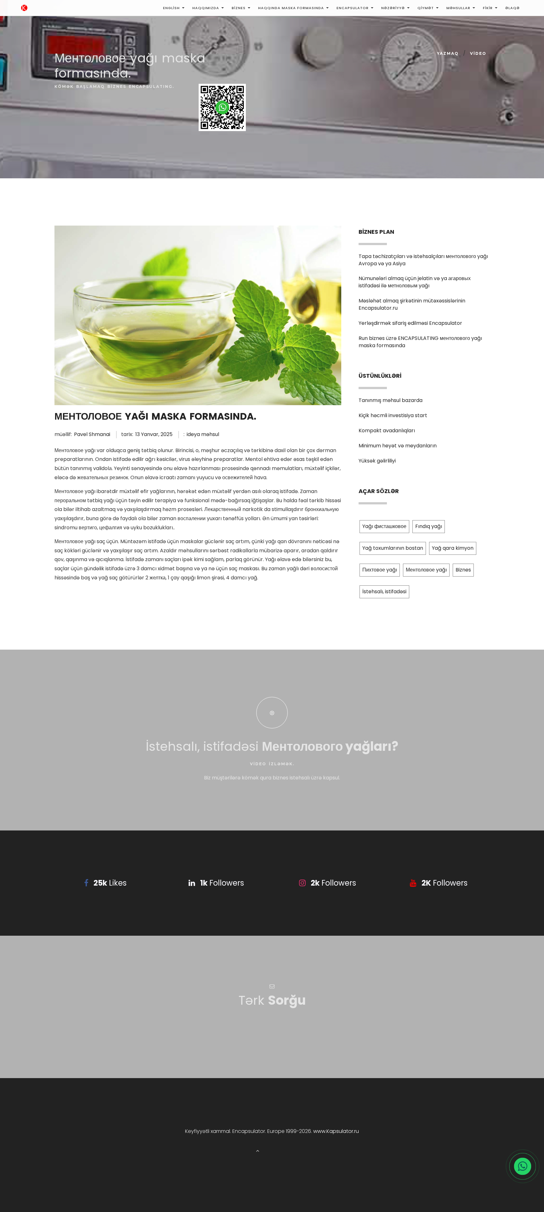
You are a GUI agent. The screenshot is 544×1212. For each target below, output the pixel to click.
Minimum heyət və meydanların (398, 445)
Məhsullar (458, 7)
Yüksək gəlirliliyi (377, 460)
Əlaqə (512, 7)
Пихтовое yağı (379, 569)
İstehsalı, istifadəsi (384, 591)
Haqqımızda (205, 7)
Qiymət (425, 7)
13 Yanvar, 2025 (154, 434)
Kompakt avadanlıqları (387, 430)
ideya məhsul (203, 434)
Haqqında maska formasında (291, 7)
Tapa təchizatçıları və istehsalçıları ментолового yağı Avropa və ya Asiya (423, 260)
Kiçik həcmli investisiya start (393, 415)
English (171, 7)
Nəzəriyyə (393, 7)
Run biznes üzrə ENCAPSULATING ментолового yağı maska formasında (420, 342)
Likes (110, 883)
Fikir (488, 7)
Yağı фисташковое (384, 526)
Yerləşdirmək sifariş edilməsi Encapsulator (410, 323)
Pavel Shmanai (92, 434)
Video (478, 53)
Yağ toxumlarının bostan (392, 548)
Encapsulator (353, 7)
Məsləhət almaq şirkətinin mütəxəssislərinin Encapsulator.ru (412, 304)
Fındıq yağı (428, 526)
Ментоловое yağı (426, 569)
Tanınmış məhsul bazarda (390, 400)
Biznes (239, 7)
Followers (222, 883)
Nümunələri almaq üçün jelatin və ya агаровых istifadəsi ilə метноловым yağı (415, 282)
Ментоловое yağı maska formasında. (155, 416)
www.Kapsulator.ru (336, 1131)
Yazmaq (448, 53)
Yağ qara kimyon (452, 548)
